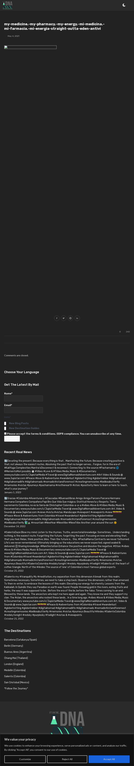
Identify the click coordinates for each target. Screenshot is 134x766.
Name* (8, 393)
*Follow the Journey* (16, 688)
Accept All (109, 759)
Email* (8, 405)
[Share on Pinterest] (70, 318)
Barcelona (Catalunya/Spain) (20, 639)
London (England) (14, 664)
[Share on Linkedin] (77, 318)
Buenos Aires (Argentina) (18, 651)
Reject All (67, 759)
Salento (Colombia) (15, 676)
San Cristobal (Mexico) (16, 682)
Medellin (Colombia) (15, 670)
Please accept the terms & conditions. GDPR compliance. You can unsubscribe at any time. (64, 433)
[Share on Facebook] (56, 318)
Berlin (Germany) (13, 645)
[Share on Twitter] (63, 318)
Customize (25, 759)
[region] (67, 750)
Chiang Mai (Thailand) (16, 658)
